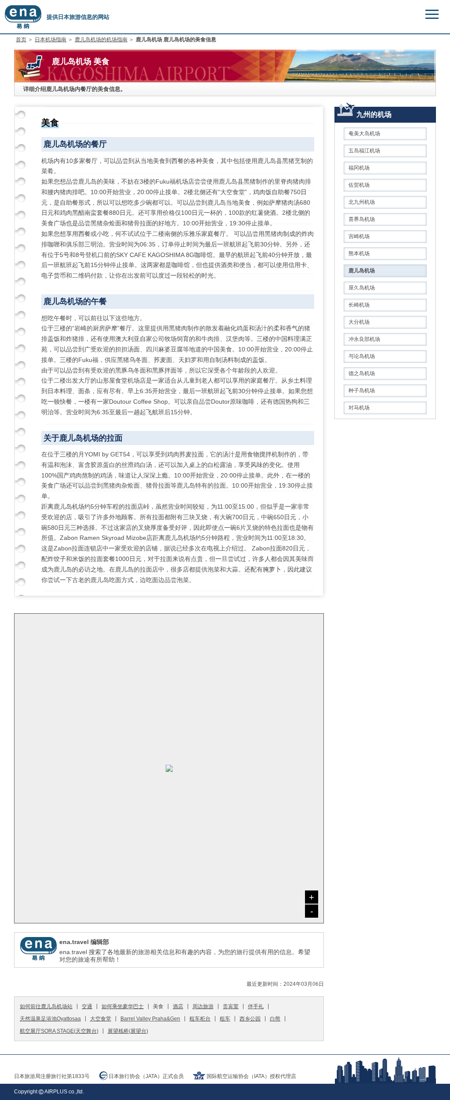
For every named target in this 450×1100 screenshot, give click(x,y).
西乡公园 (250, 1019)
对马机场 (359, 408)
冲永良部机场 (364, 339)
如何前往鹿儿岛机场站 (46, 1006)
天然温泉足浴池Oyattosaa (50, 1019)
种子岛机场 (361, 390)
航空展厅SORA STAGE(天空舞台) (59, 1031)
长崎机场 (359, 305)
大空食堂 (100, 1019)
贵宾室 (231, 1006)
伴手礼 (256, 1006)
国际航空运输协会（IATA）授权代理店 (251, 1076)
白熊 (275, 1019)
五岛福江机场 (364, 151)
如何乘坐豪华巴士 (123, 1006)
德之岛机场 (361, 373)
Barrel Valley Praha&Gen (150, 1019)
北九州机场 (361, 202)
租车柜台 (199, 1019)
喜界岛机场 (361, 219)
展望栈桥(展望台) (128, 1031)
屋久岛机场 (361, 288)
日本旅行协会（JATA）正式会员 (146, 1076)
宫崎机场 (359, 236)
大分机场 (359, 322)
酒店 (178, 1006)
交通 (87, 1006)
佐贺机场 (359, 185)
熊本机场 (359, 253)
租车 (225, 1019)
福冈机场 (359, 168)
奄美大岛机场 (364, 133)
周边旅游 (203, 1006)
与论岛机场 (361, 356)
